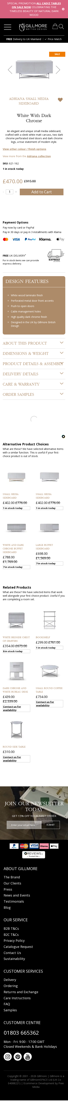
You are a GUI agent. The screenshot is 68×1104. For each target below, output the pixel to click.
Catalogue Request (18, 946)
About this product (25, 343)
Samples (10, 1010)
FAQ (7, 1004)
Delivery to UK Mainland (23, 39)
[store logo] (33, 27)
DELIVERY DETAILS (20, 374)
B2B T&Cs (11, 928)
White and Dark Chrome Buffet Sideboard (13, 549)
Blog (7, 907)
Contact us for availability (12, 708)
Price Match (55, 39)
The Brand (12, 877)
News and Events (17, 895)
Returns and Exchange (21, 992)
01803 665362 (21, 1032)
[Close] (63, 9)
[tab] (34, 343)
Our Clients (12, 883)
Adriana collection (39, 156)
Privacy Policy (14, 940)
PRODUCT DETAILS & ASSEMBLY (33, 363)
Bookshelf (43, 637)
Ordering (11, 986)
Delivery (10, 980)
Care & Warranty (21, 384)
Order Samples (18, 394)
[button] (10, 69)
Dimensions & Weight (25, 353)
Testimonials (14, 901)
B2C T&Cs (11, 934)
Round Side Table (14, 746)
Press (8, 889)
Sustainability (14, 959)
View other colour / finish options (24, 149)
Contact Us (12, 953)
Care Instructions (17, 998)
